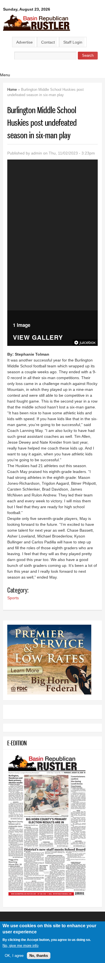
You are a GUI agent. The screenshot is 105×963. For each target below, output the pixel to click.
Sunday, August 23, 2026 (26, 9)
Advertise (24, 42)
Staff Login (72, 42)
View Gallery (38, 338)
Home (12, 89)
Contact (48, 42)
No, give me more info (20, 945)
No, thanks (38, 956)
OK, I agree (14, 956)
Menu (5, 75)
